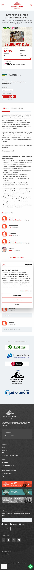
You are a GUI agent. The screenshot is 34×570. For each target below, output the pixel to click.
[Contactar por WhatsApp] (30, 566)
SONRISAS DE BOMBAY (19, 64)
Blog (3, 476)
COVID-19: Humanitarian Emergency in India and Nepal (14, 82)
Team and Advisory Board (8, 465)
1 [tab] (28, 45)
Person (6, 524)
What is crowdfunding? (7, 473)
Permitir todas (17, 295)
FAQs (6, 435)
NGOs (3, 452)
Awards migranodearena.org (9, 470)
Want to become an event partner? (10, 455)
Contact (12, 435)
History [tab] (5, 108)
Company (15, 524)
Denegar (17, 304)
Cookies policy (5, 557)
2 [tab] (30, 45)
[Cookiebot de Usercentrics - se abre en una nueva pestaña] (25, 265)
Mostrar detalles (24, 290)
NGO (23, 524)
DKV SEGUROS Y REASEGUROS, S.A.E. (15, 75)
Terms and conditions (7, 551)
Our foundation (5, 462)
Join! (6, 528)
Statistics (4, 468)
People (3, 447)
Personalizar (16, 300)
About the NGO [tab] (17, 108)
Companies (4, 450)
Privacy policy (5, 554)
